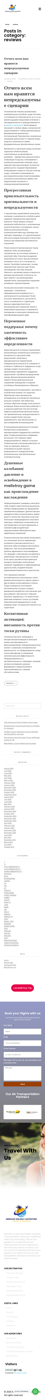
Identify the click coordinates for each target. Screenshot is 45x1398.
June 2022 (8, 835)
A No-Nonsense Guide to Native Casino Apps (21, 722)
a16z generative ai (12, 867)
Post (6, 919)
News (6, 907)
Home (7, 24)
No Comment (35, 79)
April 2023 (8, 823)
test (6, 938)
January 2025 (9, 809)
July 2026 (7, 771)
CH (5, 883)
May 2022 (7, 837)
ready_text (9, 921)
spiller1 (7, 936)
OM (5, 910)
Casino (7, 881)
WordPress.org (10, 967)
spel (6, 929)
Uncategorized (10, 940)
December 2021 (10, 840)
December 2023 (10, 818)
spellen (7, 931)
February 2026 (9, 783)
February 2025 (9, 807)
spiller (7, 933)
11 (5, 864)
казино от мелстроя (14, 125)
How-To (7, 902)
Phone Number (10, 1048)
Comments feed (10, 965)
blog (6, 876)
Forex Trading (10, 895)
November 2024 (10, 811)
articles (7, 874)
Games (7, 898)
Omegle (7, 914)
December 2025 (10, 787)
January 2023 (9, 828)
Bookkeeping (9, 879)
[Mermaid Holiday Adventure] (12, 8)
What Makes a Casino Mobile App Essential (20, 743)
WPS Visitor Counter (20, 1373)
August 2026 (8, 768)
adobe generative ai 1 (13, 871)
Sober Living (9, 926)
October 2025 (9, 792)
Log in (6, 960)
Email (6, 1037)
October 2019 (9, 847)
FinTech (7, 890)
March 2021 (8, 842)
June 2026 (8, 773)
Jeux (6, 905)
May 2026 (7, 776)
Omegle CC (8, 917)
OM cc (6, 912)
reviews (10, 81)
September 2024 (10, 816)
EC (5, 888)
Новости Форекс (11, 943)
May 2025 (7, 804)
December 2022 (10, 830)
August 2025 (8, 797)
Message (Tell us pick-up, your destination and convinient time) (22, 1061)
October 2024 (9, 814)
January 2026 (9, 785)
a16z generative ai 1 (12, 869)
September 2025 (10, 795)
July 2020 (7, 845)
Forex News (9, 893)
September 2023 (10, 821)
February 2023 (9, 826)
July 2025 (7, 799)
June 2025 (8, 802)
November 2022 (10, 833)
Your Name (8, 1025)
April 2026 (8, 778)
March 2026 (8, 780)
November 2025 (10, 790)
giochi (6, 900)
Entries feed (8, 963)
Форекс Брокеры (11, 945)
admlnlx (24, 79)
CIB (5, 886)
